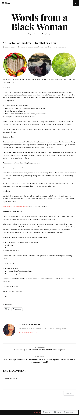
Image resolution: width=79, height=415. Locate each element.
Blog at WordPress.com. (39, 412)
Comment (69, 393)
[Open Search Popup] (76, 3)
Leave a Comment (61, 47)
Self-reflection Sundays (43, 47)
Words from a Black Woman (39, 22)
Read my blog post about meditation (15, 206)
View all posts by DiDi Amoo (28, 332)
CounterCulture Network (28, 47)
